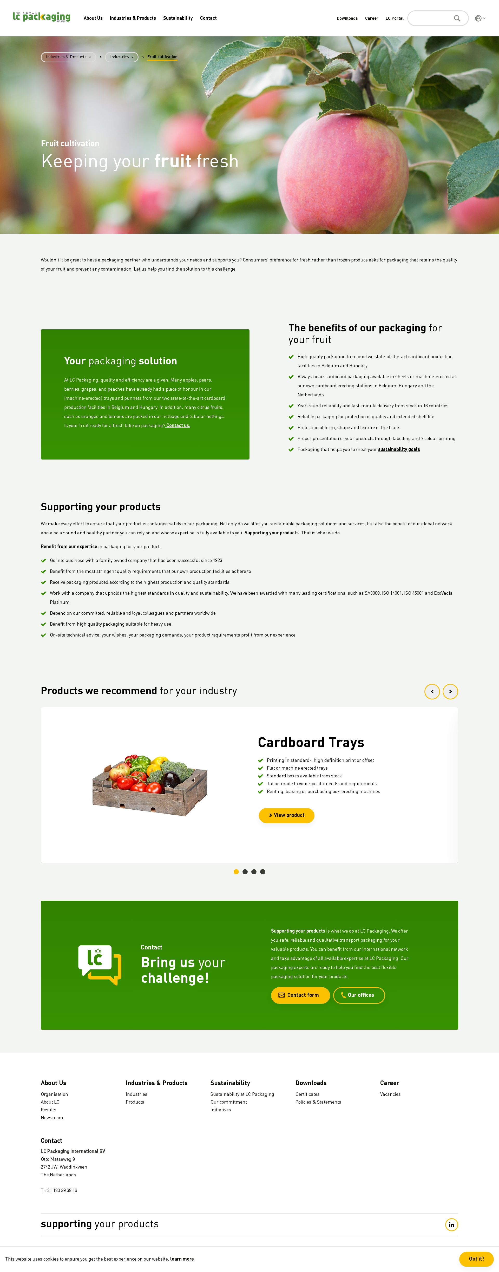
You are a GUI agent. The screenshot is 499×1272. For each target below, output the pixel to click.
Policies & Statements (318, 1102)
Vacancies (390, 1094)
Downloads (347, 19)
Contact (208, 18)
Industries (119, 57)
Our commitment (229, 1102)
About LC (50, 1102)
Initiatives (221, 1110)
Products (135, 1102)
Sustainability (178, 18)
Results (48, 1110)
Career (371, 19)
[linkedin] (451, 1224)
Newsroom (52, 1118)
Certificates (308, 1094)
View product (289, 815)
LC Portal (395, 19)
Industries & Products (133, 18)
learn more (182, 1259)
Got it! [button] (476, 1259)
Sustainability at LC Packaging (242, 1094)
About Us (93, 18)
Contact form (303, 995)
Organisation (54, 1094)
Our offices (361, 995)
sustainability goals (399, 449)
